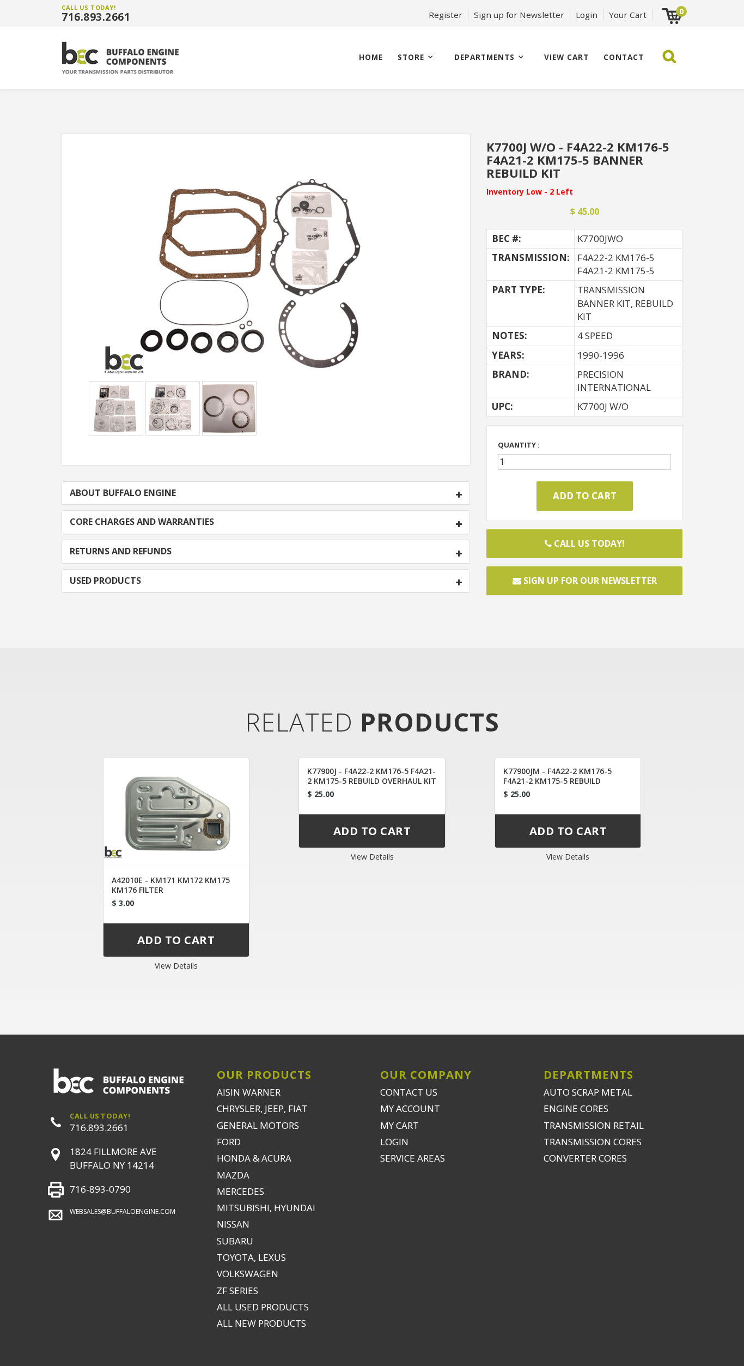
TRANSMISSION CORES (593, 1141)
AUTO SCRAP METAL (588, 1092)
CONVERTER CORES (585, 1158)
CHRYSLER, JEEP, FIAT (262, 1108)
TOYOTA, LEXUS (251, 1257)
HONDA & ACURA (254, 1158)
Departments (484, 57)
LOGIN (394, 1141)
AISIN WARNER (248, 1092)
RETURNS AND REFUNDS (121, 552)
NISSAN (233, 1224)
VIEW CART (566, 57)
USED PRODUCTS (105, 581)
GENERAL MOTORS (258, 1125)
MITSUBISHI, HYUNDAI (266, 1207)
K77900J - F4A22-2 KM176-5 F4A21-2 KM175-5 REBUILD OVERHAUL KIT (371, 776)
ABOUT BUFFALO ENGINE (123, 493)
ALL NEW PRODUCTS (261, 1323)
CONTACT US (408, 1092)
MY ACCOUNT (410, 1108)
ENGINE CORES (576, 1108)
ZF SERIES (237, 1290)
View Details (176, 965)
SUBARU (235, 1241)
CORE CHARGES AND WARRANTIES (142, 522)
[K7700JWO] (265, 268)
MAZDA (233, 1175)
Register (445, 14)
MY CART (399, 1125)
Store (411, 57)
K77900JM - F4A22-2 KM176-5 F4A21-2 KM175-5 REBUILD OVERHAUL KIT (557, 781)
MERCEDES (240, 1191)
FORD (229, 1141)
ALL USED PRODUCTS (263, 1307)
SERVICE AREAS (412, 1158)
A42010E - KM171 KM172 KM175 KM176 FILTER (171, 885)
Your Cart (628, 14)
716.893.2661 (96, 17)
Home (371, 57)
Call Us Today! (588, 543)
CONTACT (623, 57)
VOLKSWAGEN (247, 1273)
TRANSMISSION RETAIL (594, 1125)
